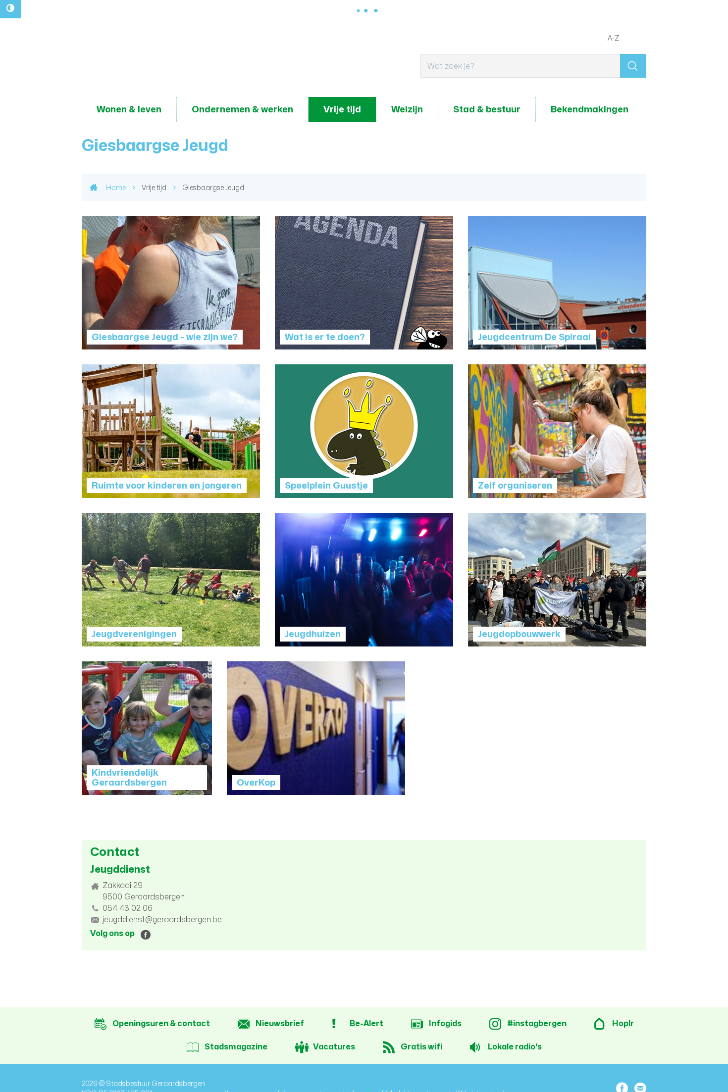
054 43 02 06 (128, 908)
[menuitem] (129, 109)
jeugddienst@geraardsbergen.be (162, 919)
